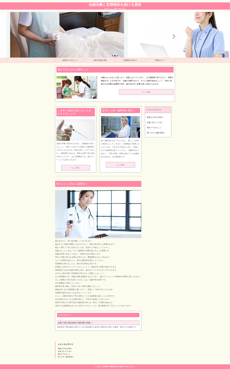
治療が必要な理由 (100, 60)
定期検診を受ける (130, 60)
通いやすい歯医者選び (156, 133)
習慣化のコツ (160, 60)
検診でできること (154, 128)
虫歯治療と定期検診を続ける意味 (115, 4)
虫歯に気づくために (155, 122)
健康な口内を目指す (155, 117)
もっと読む (146, 92)
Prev (56, 36)
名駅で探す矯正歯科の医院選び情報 (74, 323)
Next (173, 36)
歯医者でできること (70, 60)
